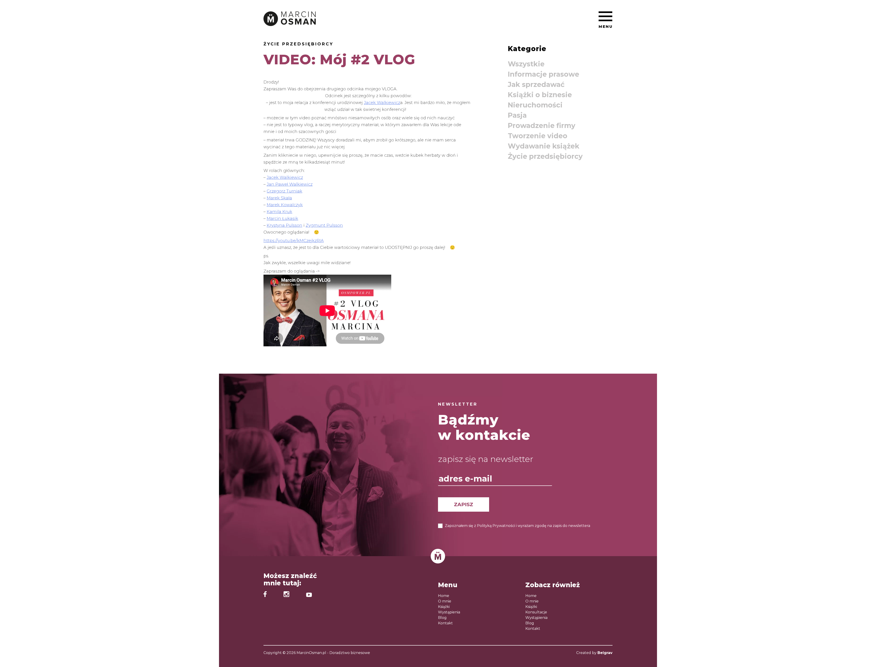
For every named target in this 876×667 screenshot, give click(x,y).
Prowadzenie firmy (541, 125)
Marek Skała (279, 198)
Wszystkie (526, 64)
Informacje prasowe (543, 74)
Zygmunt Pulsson (324, 225)
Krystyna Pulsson (284, 225)
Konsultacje (536, 612)
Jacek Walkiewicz (382, 102)
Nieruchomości (535, 105)
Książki (444, 606)
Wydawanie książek (543, 146)
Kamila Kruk (279, 211)
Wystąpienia (449, 612)
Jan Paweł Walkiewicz (290, 184)
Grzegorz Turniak (284, 191)
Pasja (517, 115)
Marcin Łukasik (282, 218)
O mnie (444, 601)
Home (443, 596)
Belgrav (605, 653)
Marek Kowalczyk (285, 204)
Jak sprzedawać (536, 84)
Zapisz (463, 504)
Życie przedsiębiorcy (298, 44)
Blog (442, 617)
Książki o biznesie (540, 95)
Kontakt (445, 623)
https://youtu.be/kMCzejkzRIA (293, 240)
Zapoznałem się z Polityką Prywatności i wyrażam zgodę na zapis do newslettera (517, 526)
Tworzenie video (537, 136)
